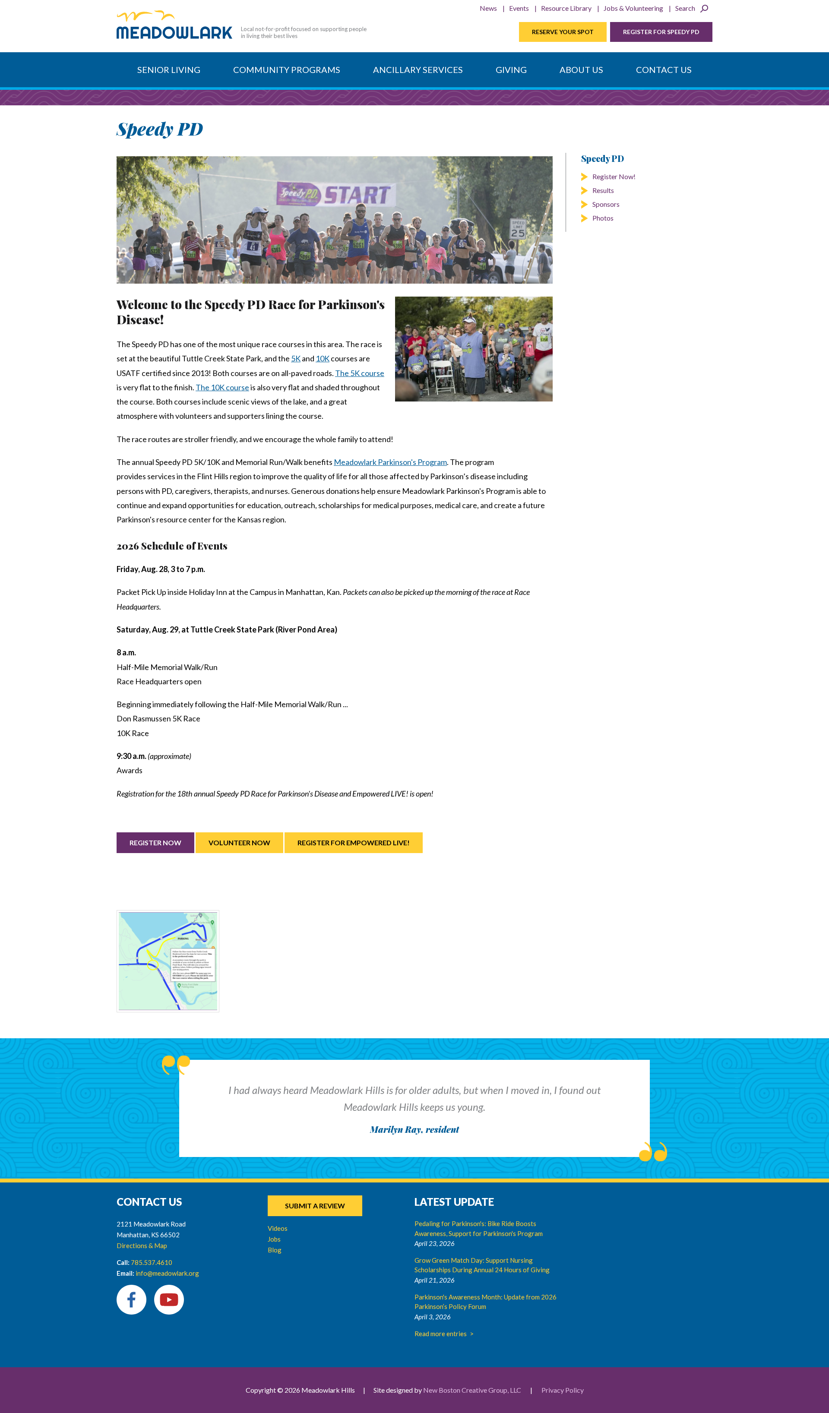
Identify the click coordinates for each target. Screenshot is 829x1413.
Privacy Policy (562, 1390)
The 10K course (222, 387)
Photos (603, 218)
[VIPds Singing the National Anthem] (474, 349)
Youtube (169, 1300)
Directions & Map (142, 1245)
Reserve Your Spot (563, 31)
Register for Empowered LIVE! (353, 842)
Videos (278, 1228)
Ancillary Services (418, 69)
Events (519, 8)
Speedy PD (602, 158)
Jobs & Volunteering (633, 8)
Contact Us (664, 69)
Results (603, 190)
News (488, 8)
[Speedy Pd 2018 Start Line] (335, 220)
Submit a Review (315, 1205)
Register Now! (614, 176)
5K (296, 358)
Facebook (131, 1300)
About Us (581, 69)
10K (322, 358)
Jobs (274, 1239)
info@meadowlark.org (167, 1273)
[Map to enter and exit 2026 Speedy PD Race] (168, 961)
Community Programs (286, 69)
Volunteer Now (239, 842)
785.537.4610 (151, 1262)
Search (685, 8)
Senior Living (168, 69)
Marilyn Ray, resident (414, 1129)
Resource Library (566, 8)
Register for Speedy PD (661, 31)
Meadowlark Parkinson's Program (390, 462)
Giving (511, 69)
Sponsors (606, 204)
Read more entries (440, 1333)
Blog (275, 1250)
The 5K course (359, 373)
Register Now (155, 842)
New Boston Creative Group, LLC (472, 1390)
